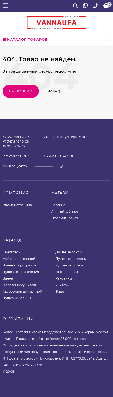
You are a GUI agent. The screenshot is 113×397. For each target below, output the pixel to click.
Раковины (63, 278)
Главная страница (17, 205)
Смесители (12, 252)
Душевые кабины (17, 298)
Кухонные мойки (69, 265)
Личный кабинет (64, 211)
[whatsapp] (61, 166)
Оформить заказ (64, 218)
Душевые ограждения (21, 272)
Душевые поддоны (70, 259)
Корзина (58, 205)
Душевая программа (20, 265)
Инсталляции (66, 272)
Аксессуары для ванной (22, 291)
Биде (59, 291)
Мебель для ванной (19, 259)
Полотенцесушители (20, 285)
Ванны (8, 278)
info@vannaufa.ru (17, 156)
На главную (20, 91)
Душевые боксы (68, 252)
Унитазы (62, 285)
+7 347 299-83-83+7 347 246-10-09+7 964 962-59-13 (16, 141)
